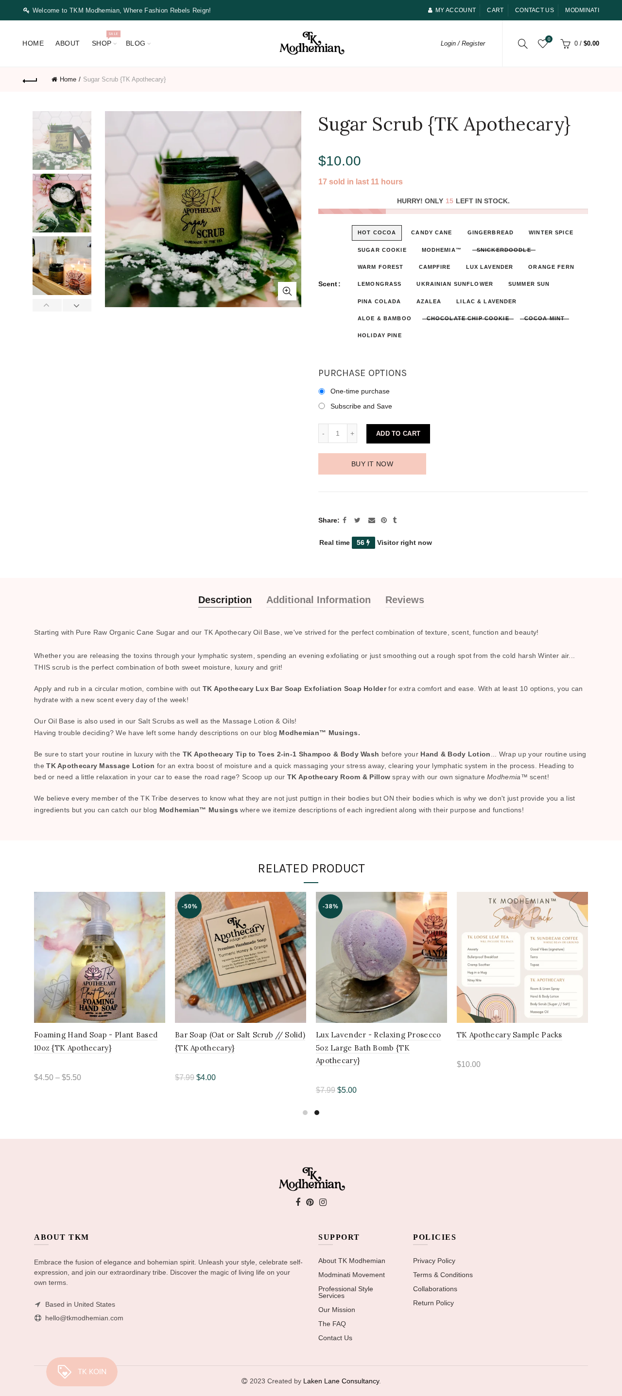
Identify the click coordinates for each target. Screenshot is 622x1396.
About (67, 43)
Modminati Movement (351, 1275)
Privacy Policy (434, 1261)
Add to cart (398, 433)
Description (225, 599)
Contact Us (335, 1338)
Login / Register (463, 43)
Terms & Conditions (443, 1275)
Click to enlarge (287, 291)
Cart (495, 10)
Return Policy (433, 1303)
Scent (327, 284)
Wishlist (549, 39)
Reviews (404, 599)
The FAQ (332, 1324)
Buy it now (372, 464)
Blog (136, 43)
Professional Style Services (345, 1292)
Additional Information (318, 599)
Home (33, 43)
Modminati (582, 10)
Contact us (534, 10)
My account (455, 10)
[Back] (30, 79)
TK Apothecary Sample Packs (509, 1034)
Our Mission (336, 1310)
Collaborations (435, 1289)
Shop (105, 39)
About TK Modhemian (351, 1261)
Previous (47, 305)
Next (77, 305)
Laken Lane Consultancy (341, 1381)
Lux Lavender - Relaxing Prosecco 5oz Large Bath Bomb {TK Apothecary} (378, 1047)
